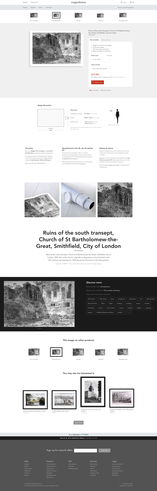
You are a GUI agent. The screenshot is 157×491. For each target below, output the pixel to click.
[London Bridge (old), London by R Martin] (64, 399)
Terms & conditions (117, 464)
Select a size (101, 55)
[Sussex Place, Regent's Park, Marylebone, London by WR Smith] (121, 398)
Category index (94, 473)
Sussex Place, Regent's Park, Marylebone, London (122, 410)
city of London (111, 308)
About (26, 466)
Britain (103, 303)
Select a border (95, 65)
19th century (103, 299)
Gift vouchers (72, 464)
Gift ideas (71, 466)
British (111, 303)
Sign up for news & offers (59, 450)
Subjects (33, 7)
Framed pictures (51, 466)
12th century (91, 299)
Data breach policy (117, 471)
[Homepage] (78, 2)
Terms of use (115, 468)
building (119, 303)
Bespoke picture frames (38, 485)
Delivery (101, 158)
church (100, 308)
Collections (49, 7)
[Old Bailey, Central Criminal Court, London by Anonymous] (93, 392)
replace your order (114, 165)
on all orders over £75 (78, 438)
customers (82, 164)
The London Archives (112, 290)
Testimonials (28, 468)
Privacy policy (116, 466)
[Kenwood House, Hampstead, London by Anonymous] (35, 399)
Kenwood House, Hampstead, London (34, 411)
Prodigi (130, 483)
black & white (150, 299)
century (138, 303)
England (130, 308)
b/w (141, 299)
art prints (107, 51)
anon (112, 299)
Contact (27, 464)
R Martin (54, 412)
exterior (90, 312)
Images (25, 2)
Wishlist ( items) (73, 468)
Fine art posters (50, 464)
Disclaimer (115, 475)
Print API (124, 483)
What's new (49, 477)
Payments (27, 471)
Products (34, 2)
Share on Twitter (107, 90)
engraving (148, 308)
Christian (147, 303)
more (129, 312)
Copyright (115, 473)
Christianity (91, 308)
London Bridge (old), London (60, 411)
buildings (129, 303)
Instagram (93, 475)
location (120, 312)
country (121, 308)
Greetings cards (51, 475)
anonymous (121, 299)
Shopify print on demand (126, 485)
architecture (132, 299)
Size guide (109, 55)
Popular (25, 7)
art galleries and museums (69, 158)
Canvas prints (50, 468)
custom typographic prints (52, 485)
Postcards (49, 473)
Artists (40, 7)
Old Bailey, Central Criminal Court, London (91, 410)
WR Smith (112, 412)
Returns (27, 475)
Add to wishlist (95, 90)
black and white (92, 303)
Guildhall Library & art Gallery (104, 312)
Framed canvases (51, 471)
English (139, 308)
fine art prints (41, 163)
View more (78, 422)
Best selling (93, 464)
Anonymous (91, 35)
